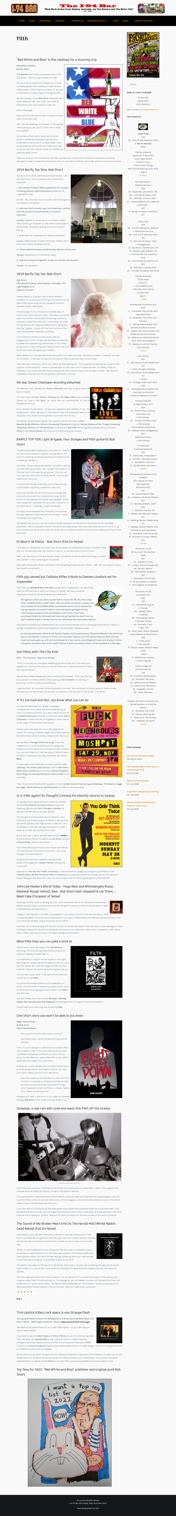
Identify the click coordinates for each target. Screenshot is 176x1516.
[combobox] (143, 84)
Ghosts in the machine (138, 780)
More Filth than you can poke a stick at (44, 941)
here (36, 978)
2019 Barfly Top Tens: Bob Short (40, 170)
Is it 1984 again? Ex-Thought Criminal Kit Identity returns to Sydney (66, 796)
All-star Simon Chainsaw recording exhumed (48, 382)
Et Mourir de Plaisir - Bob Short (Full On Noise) (50, 541)
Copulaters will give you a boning (143, 791)
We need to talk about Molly (140, 756)
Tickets (143, 175)
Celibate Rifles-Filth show (42, 587)
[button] (61, 21)
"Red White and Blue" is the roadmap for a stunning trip (57, 60)
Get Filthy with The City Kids (37, 652)
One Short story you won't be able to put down (50, 1015)
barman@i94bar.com (149, 109)
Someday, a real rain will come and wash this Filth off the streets (63, 1108)
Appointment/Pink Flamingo (75, 1322)
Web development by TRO (88, 1508)
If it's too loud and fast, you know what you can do (52, 700)
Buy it (19, 1298)
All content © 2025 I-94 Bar (88, 1500)
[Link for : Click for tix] (143, 55)
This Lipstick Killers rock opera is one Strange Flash (53, 1312)
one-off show (56, 947)
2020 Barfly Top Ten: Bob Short (39, 274)
